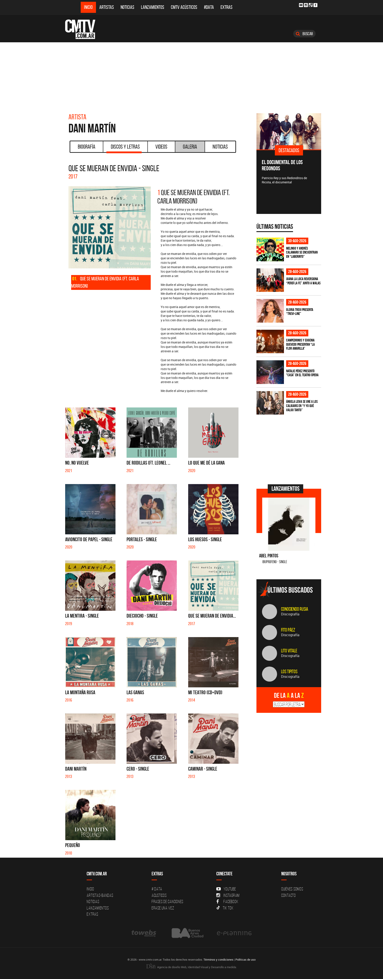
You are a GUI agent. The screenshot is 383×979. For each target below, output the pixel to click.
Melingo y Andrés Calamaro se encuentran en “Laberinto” (302, 252)
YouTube (229, 888)
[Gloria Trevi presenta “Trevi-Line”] (270, 311)
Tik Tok (228, 907)
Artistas (106, 7)
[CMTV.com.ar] (83, 29)
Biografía (86, 146)
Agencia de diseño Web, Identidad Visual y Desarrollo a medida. (196, 967)
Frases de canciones (167, 901)
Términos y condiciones (218, 960)
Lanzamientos (152, 7)
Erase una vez (163, 907)
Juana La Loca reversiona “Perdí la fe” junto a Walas (303, 281)
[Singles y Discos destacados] (293, 131)
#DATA (209, 7)
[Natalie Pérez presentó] (270, 372)
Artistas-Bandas (100, 895)
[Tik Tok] (311, 5)
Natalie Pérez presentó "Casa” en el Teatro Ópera (302, 373)
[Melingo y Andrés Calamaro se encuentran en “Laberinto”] (270, 249)
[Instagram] (306, 5)
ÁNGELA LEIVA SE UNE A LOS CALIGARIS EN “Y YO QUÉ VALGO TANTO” (302, 405)
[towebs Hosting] (144, 933)
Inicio (88, 7)
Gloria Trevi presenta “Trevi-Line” (299, 312)
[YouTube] (301, 5)
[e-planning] (234, 933)
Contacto (288, 895)
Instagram (231, 895)
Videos (161, 146)
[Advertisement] (191, 76)
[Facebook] (315, 5)
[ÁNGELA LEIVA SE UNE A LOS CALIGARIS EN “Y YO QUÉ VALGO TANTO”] (270, 403)
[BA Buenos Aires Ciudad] (187, 933)
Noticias (127, 7)
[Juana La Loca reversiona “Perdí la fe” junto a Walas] (270, 280)
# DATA (157, 888)
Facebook (230, 901)
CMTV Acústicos (184, 7)
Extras (227, 7)
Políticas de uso (245, 960)
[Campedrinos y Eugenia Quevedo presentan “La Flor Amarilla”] (270, 341)
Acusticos (159, 895)
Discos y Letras (125, 146)
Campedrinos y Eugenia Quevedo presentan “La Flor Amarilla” (300, 344)
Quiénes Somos (292, 888)
